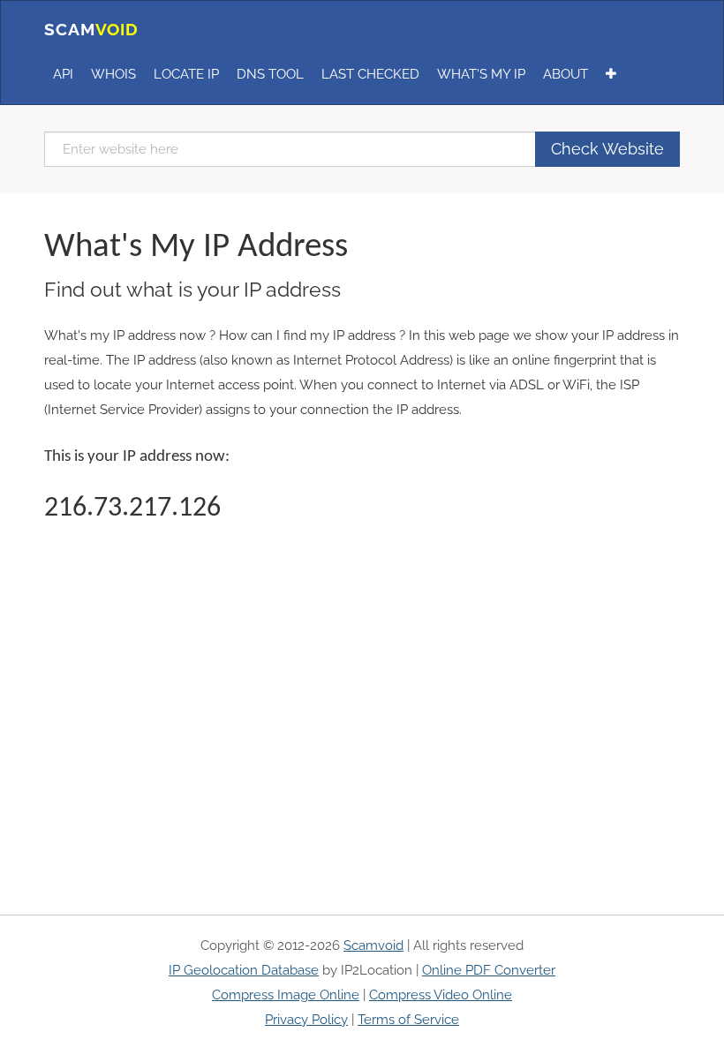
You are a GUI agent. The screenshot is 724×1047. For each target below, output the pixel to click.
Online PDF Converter (488, 970)
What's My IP (481, 74)
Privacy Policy (306, 1020)
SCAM (91, 29)
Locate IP (186, 74)
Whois (113, 74)
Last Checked (370, 74)
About (565, 74)
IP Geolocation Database (244, 970)
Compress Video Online (440, 995)
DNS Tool (270, 74)
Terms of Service (408, 1020)
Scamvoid (373, 945)
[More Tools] (611, 74)
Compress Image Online (285, 995)
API (63, 74)
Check (607, 148)
